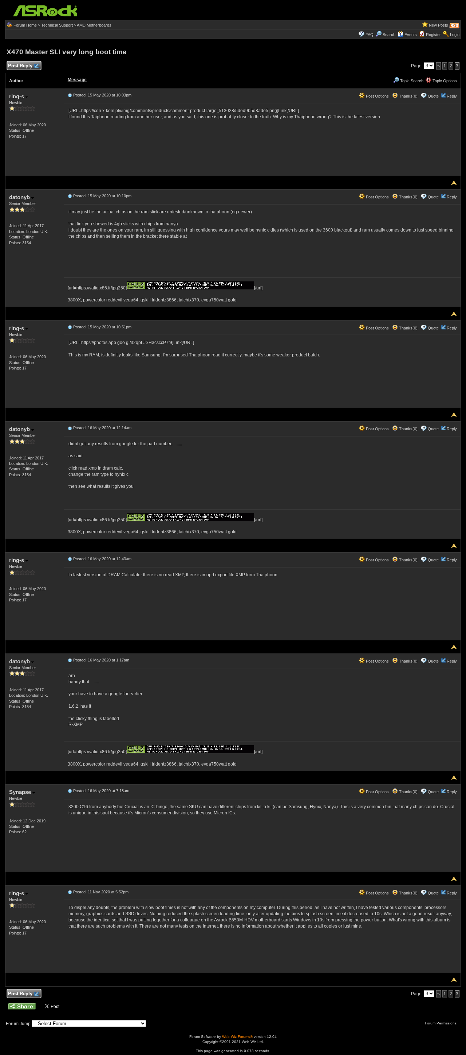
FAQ (370, 34)
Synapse (20, 792)
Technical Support (57, 25)
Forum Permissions (441, 1023)
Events (410, 34)
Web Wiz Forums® (237, 1037)
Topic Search (411, 81)
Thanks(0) (408, 96)
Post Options (377, 96)
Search (389, 34)
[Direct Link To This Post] (70, 95)
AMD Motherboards (94, 25)
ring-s (17, 96)
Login (454, 34)
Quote (433, 96)
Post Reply (20, 65)
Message (77, 79)
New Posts (438, 25)
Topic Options (444, 81)
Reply (452, 96)
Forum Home (25, 25)
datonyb (20, 197)
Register (433, 34)
